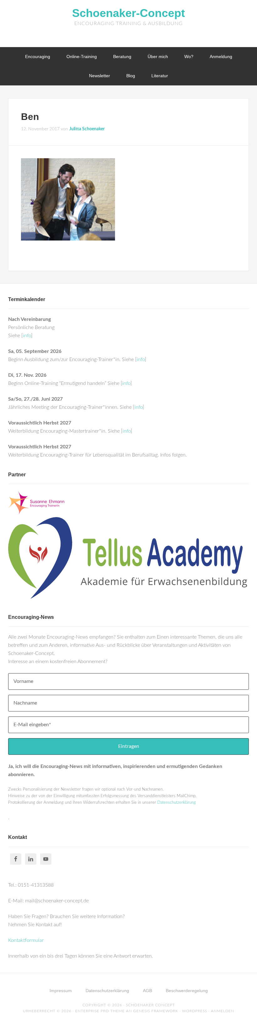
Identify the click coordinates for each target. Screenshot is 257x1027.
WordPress (194, 1011)
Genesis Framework (155, 1011)
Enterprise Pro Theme (100, 1011)
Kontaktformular (26, 940)
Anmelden (222, 1011)
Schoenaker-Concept (128, 13)
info (27, 335)
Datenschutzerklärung (176, 803)
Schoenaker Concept (150, 1005)
